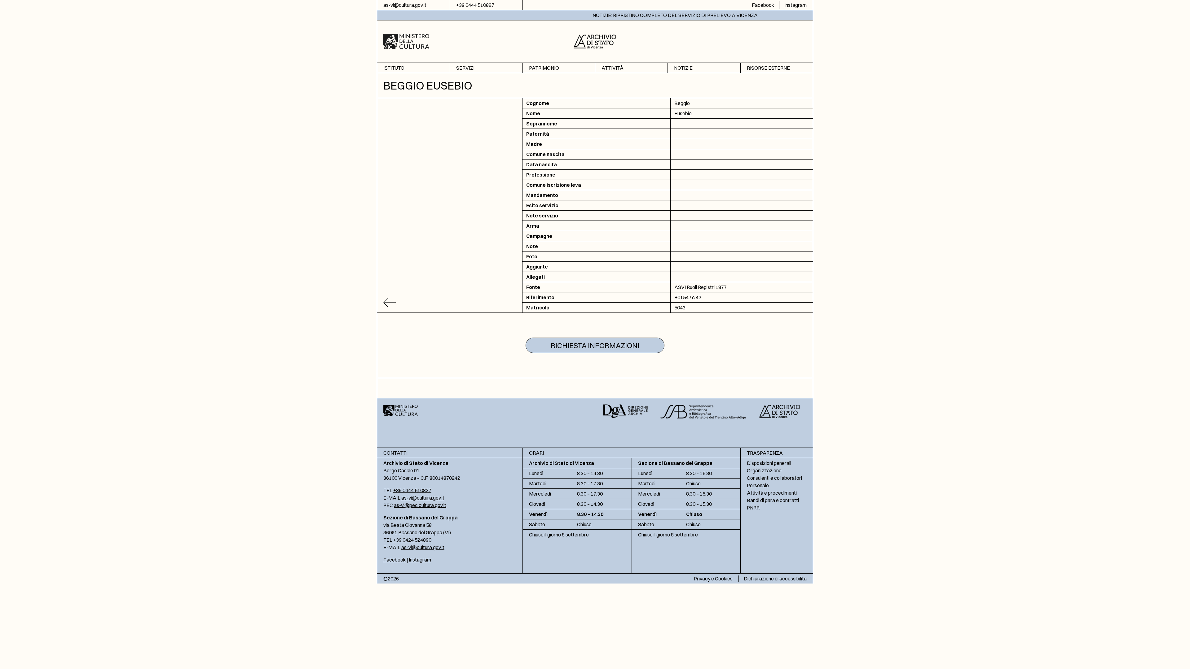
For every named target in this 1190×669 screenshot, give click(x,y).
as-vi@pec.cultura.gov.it (420, 505)
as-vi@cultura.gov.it (404, 5)
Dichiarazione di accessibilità (775, 578)
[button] (595, 40)
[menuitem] (413, 68)
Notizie (683, 68)
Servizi (465, 68)
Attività (613, 68)
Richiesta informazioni (595, 345)
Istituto (393, 68)
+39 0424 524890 (412, 540)
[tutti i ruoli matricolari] (449, 303)
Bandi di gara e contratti (773, 500)
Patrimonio (544, 68)
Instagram (795, 5)
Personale (758, 485)
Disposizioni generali (769, 463)
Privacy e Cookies (713, 578)
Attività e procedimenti (772, 493)
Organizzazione (764, 470)
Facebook (763, 5)
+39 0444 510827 (475, 5)
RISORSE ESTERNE (768, 68)
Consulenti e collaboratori (774, 478)
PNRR (753, 508)
